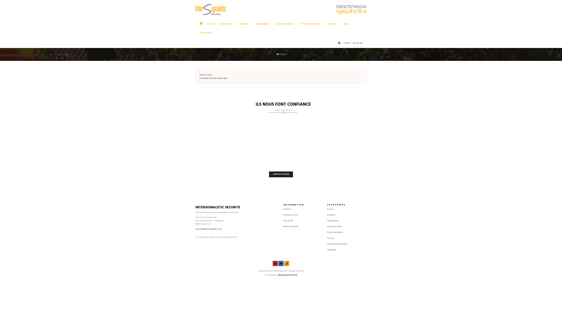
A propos (287, 209)
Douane (330, 238)
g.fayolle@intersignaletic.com (208, 229)
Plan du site (288, 221)
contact (346, 43)
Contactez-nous (290, 215)
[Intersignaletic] (210, 9)
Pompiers (331, 215)
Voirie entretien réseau (337, 244)
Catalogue (331, 249)
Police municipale (335, 232)
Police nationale (334, 226)
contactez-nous (281, 174)
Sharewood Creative (287, 275)
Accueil (282, 54)
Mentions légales (291, 226)
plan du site (358, 43)
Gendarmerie (333, 221)
